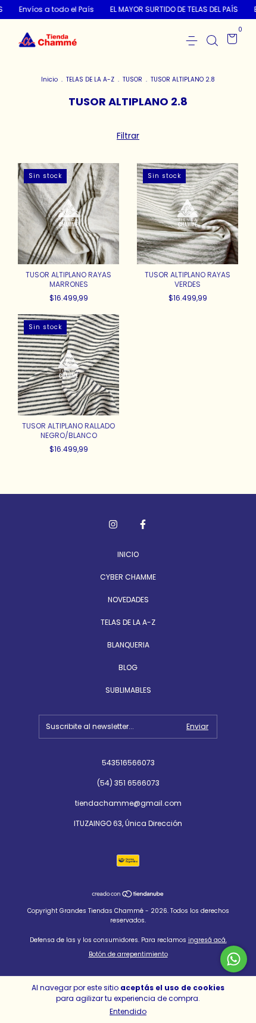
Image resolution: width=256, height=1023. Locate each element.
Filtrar (128, 136)
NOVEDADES (128, 600)
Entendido (128, 1011)
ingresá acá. (207, 940)
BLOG (128, 667)
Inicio (49, 79)
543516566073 (128, 763)
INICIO (128, 554)
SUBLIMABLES (128, 690)
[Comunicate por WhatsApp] (233, 959)
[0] (230, 41)
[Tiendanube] (128, 895)
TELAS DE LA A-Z (90, 79)
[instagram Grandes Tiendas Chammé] (113, 524)
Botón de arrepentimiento (128, 954)
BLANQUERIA (128, 645)
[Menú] (194, 40)
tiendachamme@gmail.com (128, 803)
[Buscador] (212, 40)
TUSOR (132, 79)
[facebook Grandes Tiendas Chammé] (143, 524)
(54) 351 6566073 (128, 783)
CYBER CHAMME (128, 577)
